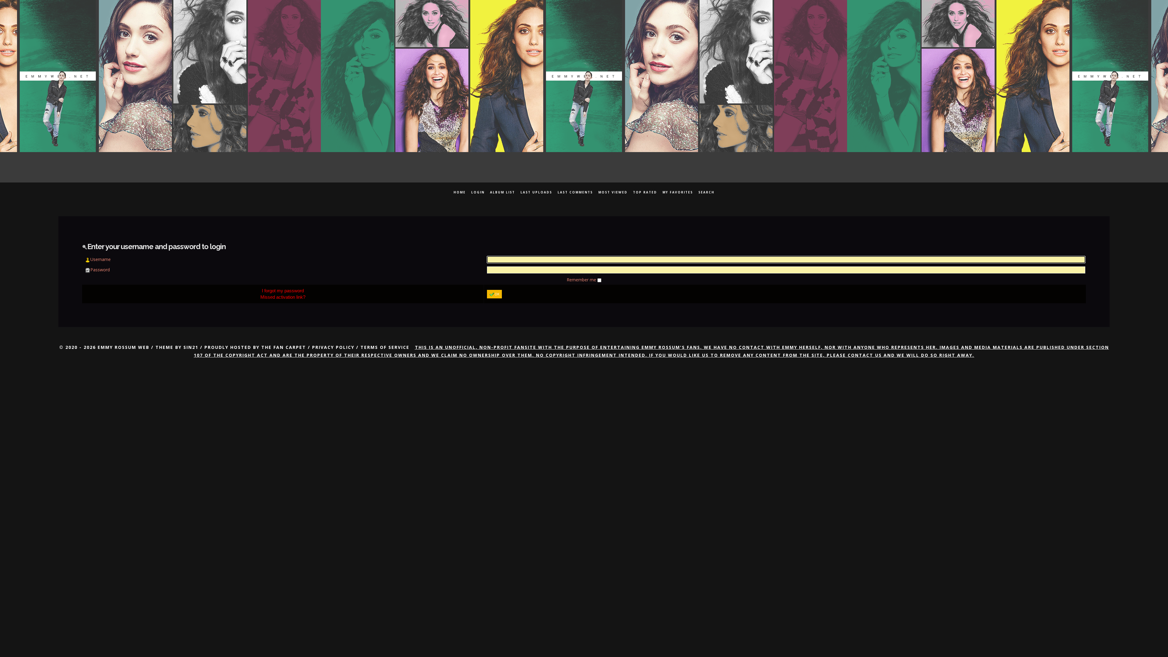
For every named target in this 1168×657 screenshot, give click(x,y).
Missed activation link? (282, 297)
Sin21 (190, 347)
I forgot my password (283, 290)
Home (460, 192)
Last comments (575, 192)
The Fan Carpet (283, 347)
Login (478, 192)
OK (497, 294)
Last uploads (536, 192)
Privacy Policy (333, 347)
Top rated (645, 192)
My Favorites (677, 192)
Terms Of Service (384, 347)
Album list (502, 192)
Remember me (582, 280)
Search (706, 192)
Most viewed (612, 192)
